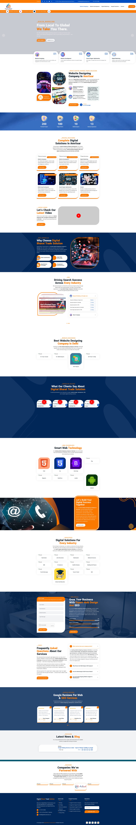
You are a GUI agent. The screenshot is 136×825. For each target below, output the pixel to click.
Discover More (73, 104)
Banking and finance (91, 564)
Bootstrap (76, 471)
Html (44, 471)
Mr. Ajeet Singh (72, 403)
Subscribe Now (91, 811)
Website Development (94, 6)
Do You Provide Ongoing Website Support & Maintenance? (82, 677)
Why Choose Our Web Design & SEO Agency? (83, 666)
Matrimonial (76, 557)
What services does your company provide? (82, 646)
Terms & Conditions (63, 807)
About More (40, 40)
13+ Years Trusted (44, 356)
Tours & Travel (76, 572)
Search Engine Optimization (65, 187)
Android (92, 487)
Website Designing (84, 6)
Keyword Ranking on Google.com (80, 296)
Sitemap (60, 802)
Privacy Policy (61, 812)
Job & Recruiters (60, 557)
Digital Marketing (105, 6)
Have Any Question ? (42, 677)
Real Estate (44, 557)
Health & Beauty (76, 564)
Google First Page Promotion (75, 805)
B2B (44, 564)
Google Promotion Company (75, 802)
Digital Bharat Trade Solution (50, 822)
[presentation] (3, 35)
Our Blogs (61, 805)
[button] (66, 323)
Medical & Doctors (92, 557)
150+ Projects (76, 366)
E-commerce (60, 564)
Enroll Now (42, 629)
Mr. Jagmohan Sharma (90, 423)
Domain (82, 187)
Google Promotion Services (75, 811)
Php (92, 461)
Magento (44, 478)
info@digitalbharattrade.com (83, 1)
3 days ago (61, 749)
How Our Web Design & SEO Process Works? (83, 671)
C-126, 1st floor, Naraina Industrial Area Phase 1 (64, 1)
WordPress (60, 478)
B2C (92, 572)
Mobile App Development (43, 187)
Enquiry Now (80, 525)
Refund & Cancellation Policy (62, 809)
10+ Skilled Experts (60, 356)
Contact (122, 6)
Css (60, 471)
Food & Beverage (44, 572)
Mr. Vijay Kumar (56, 403)
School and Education (60, 581)
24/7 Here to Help (92, 356)
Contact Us (50, 40)
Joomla (76, 478)
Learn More (41, 167)
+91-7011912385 (96, 1)
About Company (76, 315)
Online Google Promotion (74, 809)
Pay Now (132, 6)
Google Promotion (115, 6)
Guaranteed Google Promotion (75, 807)
